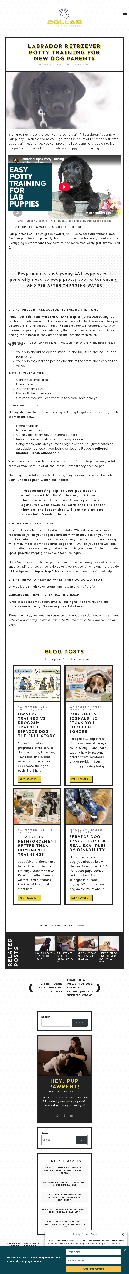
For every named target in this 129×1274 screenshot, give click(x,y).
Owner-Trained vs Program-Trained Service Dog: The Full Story (37, 725)
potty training (58, 925)
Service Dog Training (86, 830)
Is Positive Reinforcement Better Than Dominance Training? (37, 846)
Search (45, 1017)
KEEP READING (28, 779)
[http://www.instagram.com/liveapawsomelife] (57, 1115)
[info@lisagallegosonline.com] (71, 1115)
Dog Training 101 (31, 707)
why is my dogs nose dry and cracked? (87, 956)
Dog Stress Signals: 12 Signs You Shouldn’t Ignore (83, 723)
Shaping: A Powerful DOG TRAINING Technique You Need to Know (80, 988)
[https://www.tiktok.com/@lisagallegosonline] (64, 1115)
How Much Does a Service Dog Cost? (45, 956)
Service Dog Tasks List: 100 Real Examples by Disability (88, 843)
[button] (122, 1234)
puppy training (76, 925)
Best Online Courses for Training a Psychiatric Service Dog (64, 1224)
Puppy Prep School (48, 571)
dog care (43, 925)
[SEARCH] (81, 1140)
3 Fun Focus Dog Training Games (50, 988)
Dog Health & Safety (85, 707)
